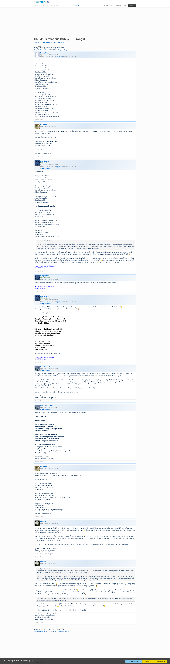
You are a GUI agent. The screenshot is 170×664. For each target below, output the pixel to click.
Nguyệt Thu (44, 161)
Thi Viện (40, 1)
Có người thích (45, 168)
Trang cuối (66, 50)
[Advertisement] (85, 20)
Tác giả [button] (106, 5)
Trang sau (60, 50)
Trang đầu (36, 50)
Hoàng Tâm (44, 53)
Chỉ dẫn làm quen (133, 661)
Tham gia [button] (118, 5)
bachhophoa (44, 124)
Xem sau (147, 661)
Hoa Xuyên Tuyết (46, 367)
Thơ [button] (111, 5)
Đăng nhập (132, 5)
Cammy (43, 521)
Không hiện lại (160, 661)
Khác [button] (125, 5)
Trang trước (43, 50)
